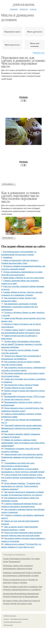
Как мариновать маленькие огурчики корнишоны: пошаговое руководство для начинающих (19, 306)
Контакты (6, 619)
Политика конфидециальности (12, 622)
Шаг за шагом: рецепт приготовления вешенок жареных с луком (19, 528)
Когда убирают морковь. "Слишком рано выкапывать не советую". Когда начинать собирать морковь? (20, 486)
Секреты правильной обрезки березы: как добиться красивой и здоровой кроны (21, 505)
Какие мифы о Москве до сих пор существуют (23, 277)
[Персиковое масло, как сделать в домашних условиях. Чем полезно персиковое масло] (23, 131)
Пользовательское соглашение (19, 619)
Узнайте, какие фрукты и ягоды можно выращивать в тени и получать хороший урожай (22, 470)
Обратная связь (8, 625)
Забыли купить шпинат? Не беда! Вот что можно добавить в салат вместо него (21, 545)
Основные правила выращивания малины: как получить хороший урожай (23, 267)
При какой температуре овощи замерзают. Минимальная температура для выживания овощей (21, 428)
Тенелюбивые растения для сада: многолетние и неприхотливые (18, 464)
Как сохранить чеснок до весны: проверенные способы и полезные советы (23, 369)
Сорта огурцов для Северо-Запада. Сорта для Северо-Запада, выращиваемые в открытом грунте (23, 477)
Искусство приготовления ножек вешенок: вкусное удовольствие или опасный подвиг (21, 534)
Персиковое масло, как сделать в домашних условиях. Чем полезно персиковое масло (23, 62)
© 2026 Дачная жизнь (10, 616)
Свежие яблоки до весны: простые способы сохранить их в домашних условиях (22, 293)
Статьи (33, 9)
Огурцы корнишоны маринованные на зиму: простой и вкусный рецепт (22, 273)
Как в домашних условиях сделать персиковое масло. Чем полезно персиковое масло (20, 197)
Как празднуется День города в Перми (21, 384)
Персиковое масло (12, 31)
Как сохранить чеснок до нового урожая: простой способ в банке (20, 363)
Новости (24, 9)
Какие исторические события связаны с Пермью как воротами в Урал (20, 262)
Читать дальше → (9, 184)
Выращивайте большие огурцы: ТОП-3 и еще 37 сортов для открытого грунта (23, 398)
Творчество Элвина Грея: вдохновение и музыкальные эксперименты (21, 357)
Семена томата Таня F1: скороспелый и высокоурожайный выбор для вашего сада (20, 331)
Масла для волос (12, 44)
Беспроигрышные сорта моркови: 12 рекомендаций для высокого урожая (18, 253)
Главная (13, 9)
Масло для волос (34, 31)
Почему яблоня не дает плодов (18, 387)
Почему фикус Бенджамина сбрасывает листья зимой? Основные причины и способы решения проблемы (21, 344)
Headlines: (8, 257)
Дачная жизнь (23, 5)
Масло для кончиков (34, 44)
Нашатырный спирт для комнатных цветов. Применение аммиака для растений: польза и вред (22, 457)
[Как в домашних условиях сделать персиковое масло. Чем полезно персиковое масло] (23, 226)
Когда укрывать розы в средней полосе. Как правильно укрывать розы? (22, 409)
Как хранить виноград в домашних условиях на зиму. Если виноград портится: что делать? (22, 493)
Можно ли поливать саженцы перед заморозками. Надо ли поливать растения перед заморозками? (23, 442)
